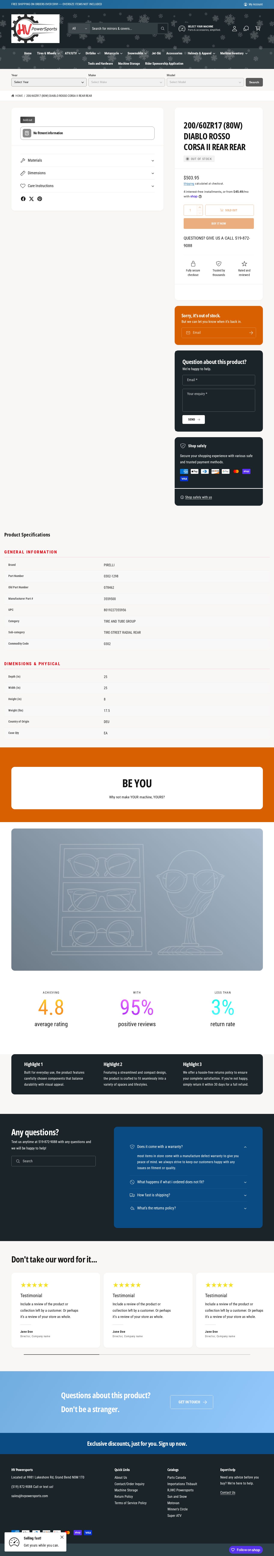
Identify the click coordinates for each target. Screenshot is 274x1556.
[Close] (62, 1536)
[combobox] (129, 28)
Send (191, 419)
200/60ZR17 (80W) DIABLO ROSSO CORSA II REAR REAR (59, 95)
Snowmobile (135, 53)
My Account (256, 4)
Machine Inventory (232, 53)
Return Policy (124, 1497)
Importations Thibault (182, 1484)
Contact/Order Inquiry (129, 1484)
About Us (121, 1478)
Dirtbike (91, 53)
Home (19, 95)
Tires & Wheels (46, 53)
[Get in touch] (246, 28)
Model (171, 75)
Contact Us (227, 1492)
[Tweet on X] (31, 199)
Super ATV (174, 1516)
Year (14, 75)
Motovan (173, 1503)
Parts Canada (176, 1478)
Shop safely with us (198, 497)
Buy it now (218, 223)
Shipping (189, 183)
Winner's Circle (177, 1509)
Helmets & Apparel (199, 53)
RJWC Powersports (180, 1490)
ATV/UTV (71, 53)
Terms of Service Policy (131, 1503)
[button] (258, 28)
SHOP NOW (62, 4)
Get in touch (189, 1402)
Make (92, 75)
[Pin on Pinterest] (40, 199)
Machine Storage (126, 1490)
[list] (137, 1009)
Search (254, 82)
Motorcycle (111, 53)
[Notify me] (251, 333)
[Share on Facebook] (23, 199)
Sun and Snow (177, 1497)
